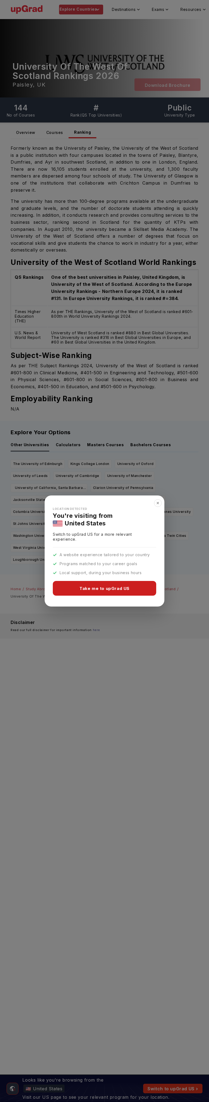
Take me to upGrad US (104, 588)
